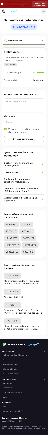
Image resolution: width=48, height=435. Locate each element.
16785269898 (30, 245)
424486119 (12, 276)
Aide (4, 407)
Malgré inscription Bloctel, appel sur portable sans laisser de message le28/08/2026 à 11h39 (21, 327)
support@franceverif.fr (12, 421)
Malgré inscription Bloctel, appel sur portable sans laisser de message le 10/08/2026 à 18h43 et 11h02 (21, 282)
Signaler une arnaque (12, 392)
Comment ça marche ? (12, 411)
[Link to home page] (3, 11)
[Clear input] (42, 40)
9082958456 (12, 252)
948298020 (11, 224)
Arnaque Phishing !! (13, 297)
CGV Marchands (9, 369)
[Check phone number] (5, 40)
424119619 (12, 321)
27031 (12, 305)
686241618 (28, 252)
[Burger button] (43, 11)
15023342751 (28, 238)
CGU (4, 360)
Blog (4, 397)
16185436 (26, 224)
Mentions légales (10, 364)
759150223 (11, 231)
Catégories (7, 383)
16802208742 (12, 245)
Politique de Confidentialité (14, 355)
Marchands (7, 388)
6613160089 (26, 231)
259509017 (12, 292)
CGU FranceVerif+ (10, 374)
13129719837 (11, 238)
